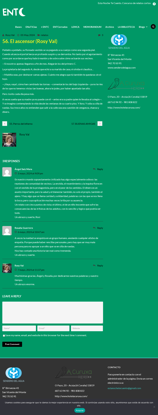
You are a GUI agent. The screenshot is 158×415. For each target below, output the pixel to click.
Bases (18, 26)
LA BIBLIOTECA (126, 26)
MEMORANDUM (92, 26)
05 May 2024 (28, 34)
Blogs (142, 26)
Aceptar (80, 410)
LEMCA (75, 26)
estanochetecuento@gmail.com (124, 388)
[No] (154, 406)
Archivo (109, 26)
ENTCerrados (60, 26)
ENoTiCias (31, 26)
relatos (44, 34)
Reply (100, 169)
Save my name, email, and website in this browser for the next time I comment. (46, 335)
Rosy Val (10, 34)
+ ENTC (45, 26)
